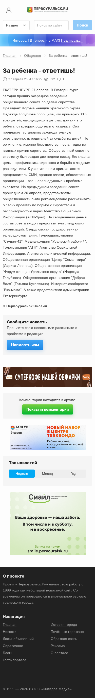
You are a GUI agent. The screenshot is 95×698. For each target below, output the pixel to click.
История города (64, 625)
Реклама (58, 646)
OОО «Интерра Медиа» (52, 689)
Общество (32, 56)
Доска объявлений (18, 639)
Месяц (47, 474)
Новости (9, 632)
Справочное (13, 646)
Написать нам (25, 344)
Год (73, 474)
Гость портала (14, 660)
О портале (59, 653)
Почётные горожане (67, 632)
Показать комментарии (47, 409)
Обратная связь (64, 639)
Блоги (7, 653)
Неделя (21, 474)
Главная (9, 56)
